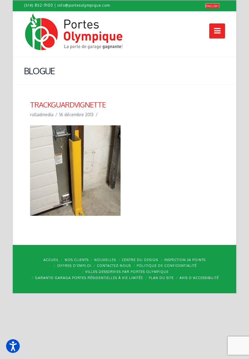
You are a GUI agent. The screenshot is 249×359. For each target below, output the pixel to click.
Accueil (51, 260)
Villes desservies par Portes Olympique (127, 272)
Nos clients (77, 260)
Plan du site (161, 278)
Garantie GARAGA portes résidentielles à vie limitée (89, 278)
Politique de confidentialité (167, 265)
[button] (13, 346)
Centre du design (140, 260)
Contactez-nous (114, 265)
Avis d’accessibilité (199, 278)
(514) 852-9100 (38, 5)
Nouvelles (105, 260)
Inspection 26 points (185, 260)
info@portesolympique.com (83, 5)
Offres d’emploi (74, 265)
